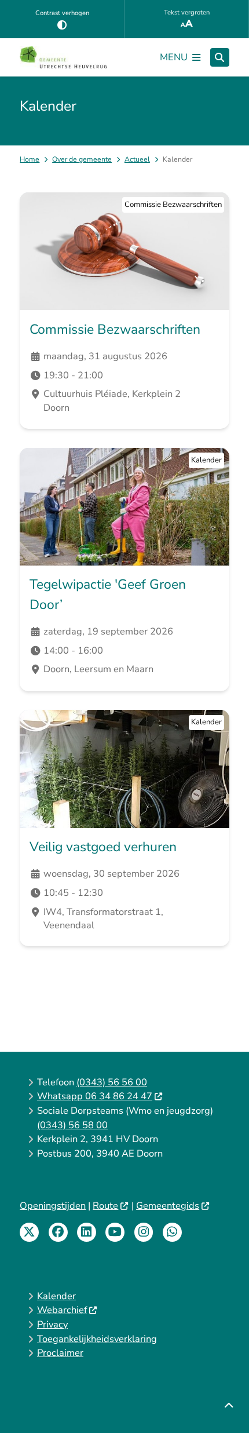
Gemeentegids (167, 1205)
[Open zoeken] (219, 57)
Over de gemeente (82, 159)
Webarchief (62, 1310)
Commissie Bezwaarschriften (115, 329)
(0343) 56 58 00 (72, 1125)
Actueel (137, 159)
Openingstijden (53, 1205)
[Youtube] (114, 1232)
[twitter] (29, 1232)
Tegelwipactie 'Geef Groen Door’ (108, 594)
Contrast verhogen (62, 13)
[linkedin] (86, 1232)
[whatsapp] (172, 1232)
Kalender (56, 1296)
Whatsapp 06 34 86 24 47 (94, 1096)
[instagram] (143, 1232)
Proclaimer (60, 1352)
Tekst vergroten (187, 12)
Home (29, 159)
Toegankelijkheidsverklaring (97, 1339)
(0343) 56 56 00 (111, 1082)
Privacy (52, 1324)
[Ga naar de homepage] (63, 57)
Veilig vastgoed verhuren (103, 847)
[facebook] (58, 1232)
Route (105, 1205)
